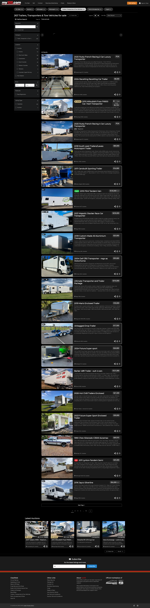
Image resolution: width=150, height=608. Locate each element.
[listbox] (114, 15)
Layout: (91, 15)
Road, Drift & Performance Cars (19, 588)
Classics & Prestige (15, 590)
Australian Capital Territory (25, 72)
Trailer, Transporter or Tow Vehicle (24, 38)
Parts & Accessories (95, 9)
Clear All (38, 19)
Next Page (81, 505)
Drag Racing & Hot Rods (17, 586)
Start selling (132, 3)
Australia (19, 48)
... (83, 511)
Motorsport (53, 9)
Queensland (22, 58)
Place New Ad (51, 580)
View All (12, 598)
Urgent (108, 9)
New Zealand (20, 75)
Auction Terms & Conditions (54, 596)
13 (86, 511)
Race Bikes (13, 592)
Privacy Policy (30, 605)
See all (120, 551)
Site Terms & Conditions (53, 594)
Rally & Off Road (14, 584)
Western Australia (23, 65)
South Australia (22, 62)
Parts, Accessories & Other (17, 596)
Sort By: (103, 15)
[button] (57, 64)
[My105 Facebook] (134, 605)
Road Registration (21, 94)
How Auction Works (52, 592)
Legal (25, 605)
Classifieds (19, 104)
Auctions (19, 107)
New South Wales (23, 55)
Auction (30, 9)
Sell (34, 3)
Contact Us (50, 584)
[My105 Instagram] (138, 605)
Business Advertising (52, 3)
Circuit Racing (14, 580)
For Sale (27, 3)
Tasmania (21, 69)
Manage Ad (50, 582)
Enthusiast (41, 9)
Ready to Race (71, 3)
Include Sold (20, 30)
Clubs (62, 3)
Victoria (20, 51)
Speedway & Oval (15, 582)
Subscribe (74, 15)
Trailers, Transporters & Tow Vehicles (73, 9)
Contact (40, 3)
